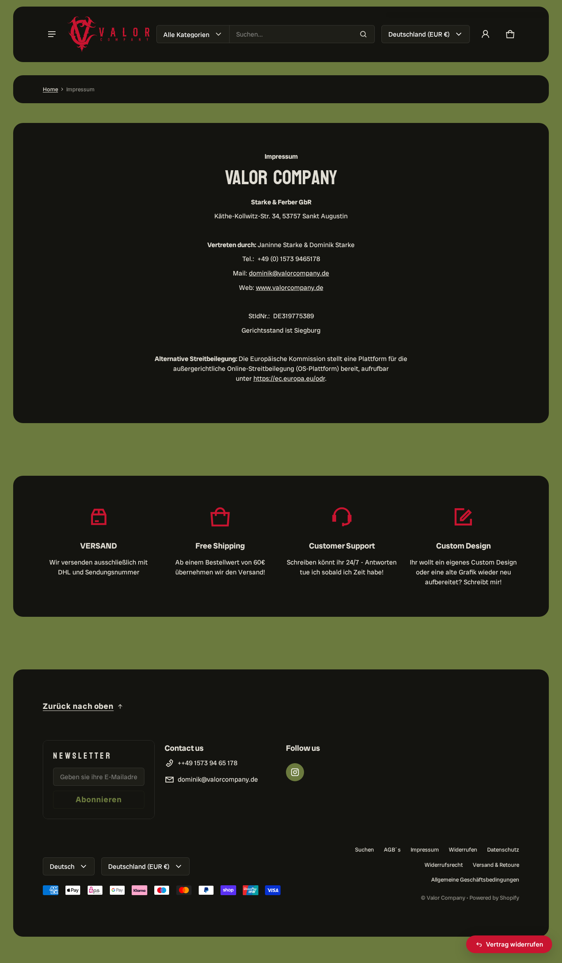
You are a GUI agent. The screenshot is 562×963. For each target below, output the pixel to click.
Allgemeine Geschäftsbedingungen (475, 879)
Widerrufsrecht (444, 864)
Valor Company (446, 897)
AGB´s (392, 849)
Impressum (425, 849)
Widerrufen (463, 849)
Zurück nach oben (78, 706)
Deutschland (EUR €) (419, 34)
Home (50, 89)
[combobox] (302, 34)
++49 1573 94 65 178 (207, 763)
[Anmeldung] (485, 34)
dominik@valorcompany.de (289, 273)
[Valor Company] (108, 34)
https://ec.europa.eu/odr (289, 378)
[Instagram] (295, 772)
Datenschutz (503, 849)
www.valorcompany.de (289, 287)
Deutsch (62, 866)
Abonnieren (99, 799)
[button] (510, 34)
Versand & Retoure (496, 864)
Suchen (364, 849)
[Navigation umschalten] (52, 34)
